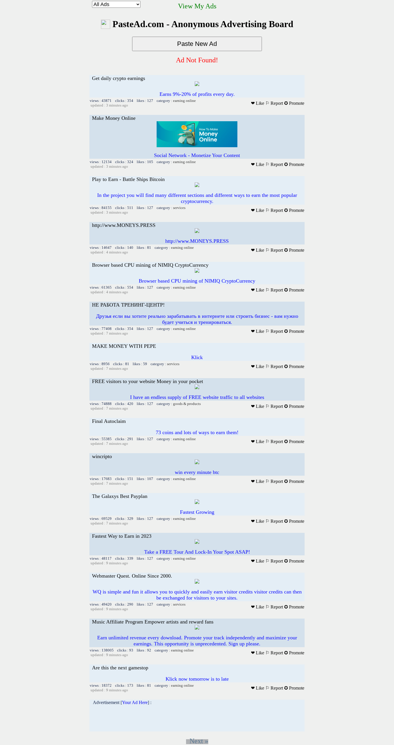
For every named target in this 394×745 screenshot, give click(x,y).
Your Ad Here (135, 702)
